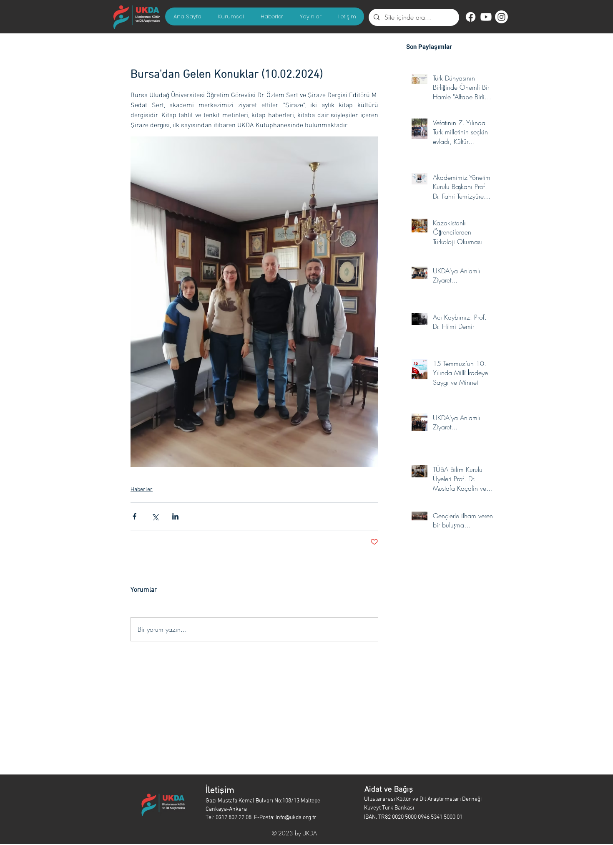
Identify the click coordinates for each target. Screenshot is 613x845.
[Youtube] (486, 16)
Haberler (142, 489)
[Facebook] (470, 16)
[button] (230, 16)
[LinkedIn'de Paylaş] (175, 516)
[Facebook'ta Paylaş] (134, 516)
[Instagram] (501, 16)
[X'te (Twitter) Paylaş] (155, 516)
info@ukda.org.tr (296, 817)
